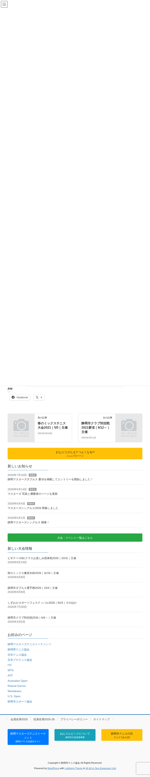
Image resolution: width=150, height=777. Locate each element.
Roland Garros (17, 685)
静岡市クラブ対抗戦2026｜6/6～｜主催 (32, 617)
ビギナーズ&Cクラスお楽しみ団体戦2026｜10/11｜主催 (42, 558)
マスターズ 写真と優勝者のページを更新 (33, 493)
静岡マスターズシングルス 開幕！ (28, 522)
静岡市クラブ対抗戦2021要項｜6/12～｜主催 (95, 428)
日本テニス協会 (17, 654)
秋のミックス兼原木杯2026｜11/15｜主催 (33, 573)
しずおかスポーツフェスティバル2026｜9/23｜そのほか (42, 602)
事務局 (33, 475)
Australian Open (18, 680)
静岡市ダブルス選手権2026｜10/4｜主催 (33, 587)
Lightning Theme (74, 768)
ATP (10, 675)
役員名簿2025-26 (44, 719)
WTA (10, 670)
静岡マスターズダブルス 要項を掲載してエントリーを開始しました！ (50, 479)
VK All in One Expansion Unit (100, 768)
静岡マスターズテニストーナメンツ (29, 644)
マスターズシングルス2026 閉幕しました (33, 508)
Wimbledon (14, 691)
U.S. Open (14, 696)
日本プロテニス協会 (20, 659)
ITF (10, 665)
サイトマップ (101, 719)
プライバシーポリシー (74, 719)
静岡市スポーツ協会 (20, 701)
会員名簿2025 (19, 719)
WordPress (53, 768)
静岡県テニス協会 (18, 649)
